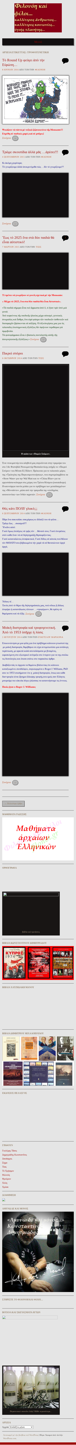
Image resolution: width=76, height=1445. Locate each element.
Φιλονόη (40, 70)
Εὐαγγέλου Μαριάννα (50, 637)
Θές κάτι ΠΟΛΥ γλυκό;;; (19, 508)
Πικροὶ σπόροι (12, 353)
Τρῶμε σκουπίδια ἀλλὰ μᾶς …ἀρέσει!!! (30, 152)
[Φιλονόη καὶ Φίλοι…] (38, 33)
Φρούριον (6, 1179)
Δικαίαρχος (7, 1158)
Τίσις (38, 247)
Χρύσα (5, 1187)
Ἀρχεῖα (5, 1427)
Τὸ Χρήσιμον (8, 1171)
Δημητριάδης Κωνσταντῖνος (14, 1154)
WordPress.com (9, 1438)
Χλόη (4, 1183)
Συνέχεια (9, 137)
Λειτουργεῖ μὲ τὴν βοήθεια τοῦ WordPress (20, 1435)
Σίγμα (4, 1162)
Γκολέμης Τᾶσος (9, 1150)
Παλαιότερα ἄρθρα (13, 803)
